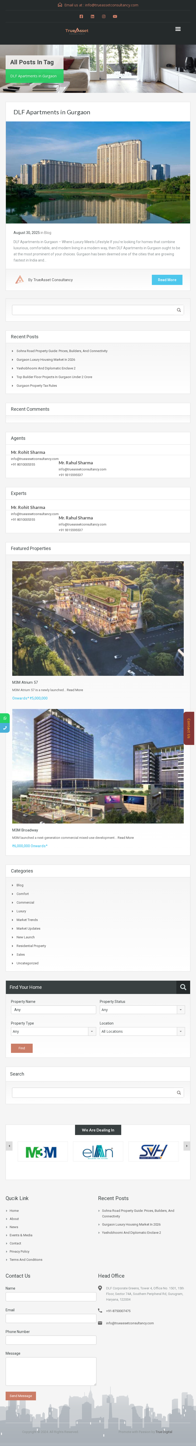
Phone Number (18, 1332)
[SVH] (98, 1151)
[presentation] (9, 1146)
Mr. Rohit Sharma (28, 452)
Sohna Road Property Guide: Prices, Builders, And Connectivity (62, 351)
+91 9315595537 (71, 475)
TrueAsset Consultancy (53, 280)
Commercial (25, 902)
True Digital (164, 1432)
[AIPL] (154, 1151)
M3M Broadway (25, 830)
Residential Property (31, 946)
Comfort (23, 894)
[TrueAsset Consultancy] (80, 30)
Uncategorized (28, 963)
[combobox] (142, 1009)
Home (14, 1211)
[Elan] (43, 1151)
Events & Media (21, 1235)
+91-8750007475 (118, 1311)
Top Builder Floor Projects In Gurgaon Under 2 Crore (54, 377)
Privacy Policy (19, 1251)
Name (10, 1288)
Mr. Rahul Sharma (76, 462)
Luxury (21, 911)
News (14, 1227)
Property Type (22, 1023)
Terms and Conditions (26, 1260)
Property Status (112, 1002)
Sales (21, 954)
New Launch (26, 937)
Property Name (23, 1002)
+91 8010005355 (23, 464)
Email (10, 1310)
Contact (15, 1243)
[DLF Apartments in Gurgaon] (98, 172)
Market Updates (28, 928)
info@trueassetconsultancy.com (35, 459)
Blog (47, 233)
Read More (167, 280)
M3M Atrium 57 (25, 682)
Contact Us (189, 728)
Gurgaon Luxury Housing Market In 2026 (46, 360)
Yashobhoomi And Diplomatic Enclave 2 (46, 368)
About (14, 1219)
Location (107, 1023)
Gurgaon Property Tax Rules (37, 386)
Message (13, 1353)
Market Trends (27, 920)
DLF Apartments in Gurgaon (52, 112)
